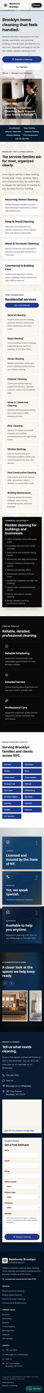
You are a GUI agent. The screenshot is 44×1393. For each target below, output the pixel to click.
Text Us (5, 73)
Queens (5, 1322)
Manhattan (7, 1318)
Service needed (10, 1182)
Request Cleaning (23, 1237)
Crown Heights (8, 1326)
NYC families (7, 1338)
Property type (10, 1192)
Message (8, 1213)
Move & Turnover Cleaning (13, 1299)
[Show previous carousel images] (5, 983)
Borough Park (8, 1330)
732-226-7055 (12, 1075)
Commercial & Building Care (14, 1303)
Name (7, 1150)
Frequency (9, 1203)
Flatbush (6, 1334)
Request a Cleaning (23, 59)
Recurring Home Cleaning (13, 1291)
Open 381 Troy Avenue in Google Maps (19, 1131)
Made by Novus (8, 1382)
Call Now (24, 67)
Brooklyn (6, 1314)
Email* (7, 1161)
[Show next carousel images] (11, 983)
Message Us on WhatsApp (21, 73)
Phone (7, 1171)
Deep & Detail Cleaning (12, 1295)
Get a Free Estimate (22, 305)
